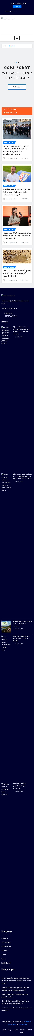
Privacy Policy (22, 1031)
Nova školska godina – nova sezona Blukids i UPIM (21, 638)
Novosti (4, 950)
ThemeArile (23, 1024)
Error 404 (12, 46)
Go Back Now (17, 87)
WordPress (27, 1021)
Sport (3, 959)
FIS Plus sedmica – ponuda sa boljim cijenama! (20, 786)
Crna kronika (6, 946)
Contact (29, 1030)
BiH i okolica (5, 942)
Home (5, 46)
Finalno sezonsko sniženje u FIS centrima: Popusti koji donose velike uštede (22, 476)
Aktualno (4, 938)
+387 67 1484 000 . (10, 316)
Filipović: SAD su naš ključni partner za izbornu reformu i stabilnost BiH (17, 236)
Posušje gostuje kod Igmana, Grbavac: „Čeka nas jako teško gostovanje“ (17, 192)
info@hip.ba (8, 313)
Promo (3, 955)
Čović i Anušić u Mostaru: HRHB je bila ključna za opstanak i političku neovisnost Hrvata (16, 980)
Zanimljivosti (5, 963)
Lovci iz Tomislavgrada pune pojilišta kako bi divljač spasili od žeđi (17, 273)
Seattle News (11, 1024)
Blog (9, 1030)
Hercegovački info (11, 158)
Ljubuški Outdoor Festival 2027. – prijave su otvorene (23, 623)
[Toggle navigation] (17, 38)
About (15, 1030)
